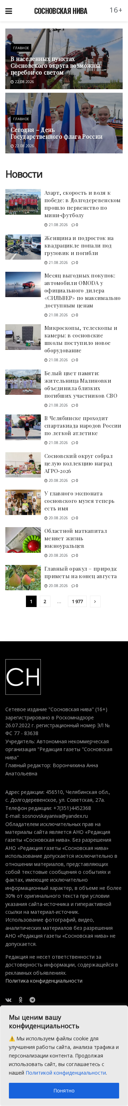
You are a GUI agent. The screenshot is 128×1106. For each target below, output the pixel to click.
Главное (21, 48)
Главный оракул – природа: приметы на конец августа (80, 572)
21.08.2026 (58, 224)
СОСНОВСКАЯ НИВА (60, 10)
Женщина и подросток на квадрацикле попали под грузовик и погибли (79, 245)
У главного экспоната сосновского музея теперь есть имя (79, 501)
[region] (64, 1055)
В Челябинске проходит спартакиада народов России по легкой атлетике (83, 425)
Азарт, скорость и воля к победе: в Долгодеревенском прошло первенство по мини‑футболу (82, 204)
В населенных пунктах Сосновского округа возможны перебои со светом (56, 65)
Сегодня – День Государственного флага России (56, 133)
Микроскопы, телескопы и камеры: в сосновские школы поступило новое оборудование (80, 339)
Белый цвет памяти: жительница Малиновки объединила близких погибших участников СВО (80, 384)
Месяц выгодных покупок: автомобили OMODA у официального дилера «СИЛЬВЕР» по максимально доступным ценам (82, 290)
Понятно (64, 1090)
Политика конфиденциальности (43, 980)
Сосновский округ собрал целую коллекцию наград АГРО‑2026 (78, 463)
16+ (116, 10)
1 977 (77, 601)
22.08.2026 (24, 81)
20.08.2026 (58, 480)
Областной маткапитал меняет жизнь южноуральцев (75, 538)
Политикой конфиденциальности (66, 1072)
